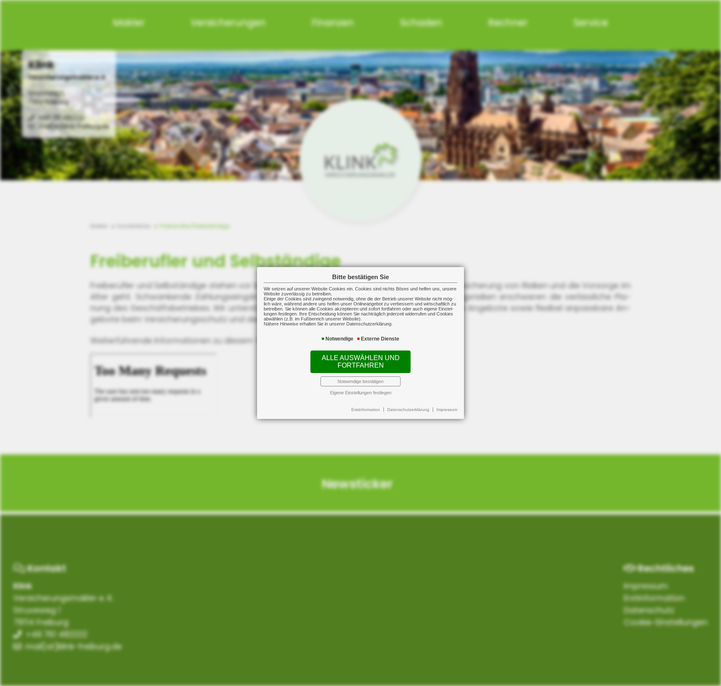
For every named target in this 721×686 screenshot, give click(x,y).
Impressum (446, 409)
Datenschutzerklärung (408, 409)
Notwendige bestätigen (360, 381)
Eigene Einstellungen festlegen (360, 392)
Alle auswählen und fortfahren (361, 361)
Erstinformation (365, 409)
